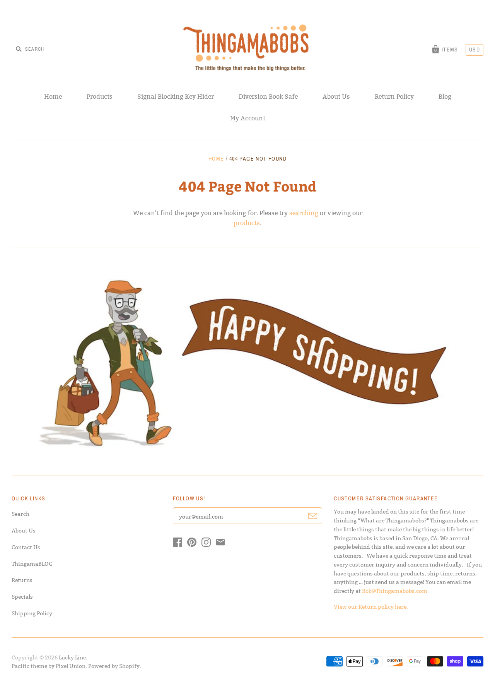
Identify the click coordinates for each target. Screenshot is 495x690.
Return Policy (394, 96)
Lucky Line (72, 657)
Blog (445, 96)
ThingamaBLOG (32, 563)
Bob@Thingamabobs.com (394, 590)
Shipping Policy (32, 613)
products (247, 223)
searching (303, 213)
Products (100, 96)
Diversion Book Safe (268, 96)
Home (53, 96)
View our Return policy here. (371, 606)
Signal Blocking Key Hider (175, 96)
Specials (22, 596)
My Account (247, 118)
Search (20, 513)
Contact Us (26, 547)
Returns (22, 580)
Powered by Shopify (114, 666)
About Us (336, 96)
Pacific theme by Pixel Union (48, 666)
